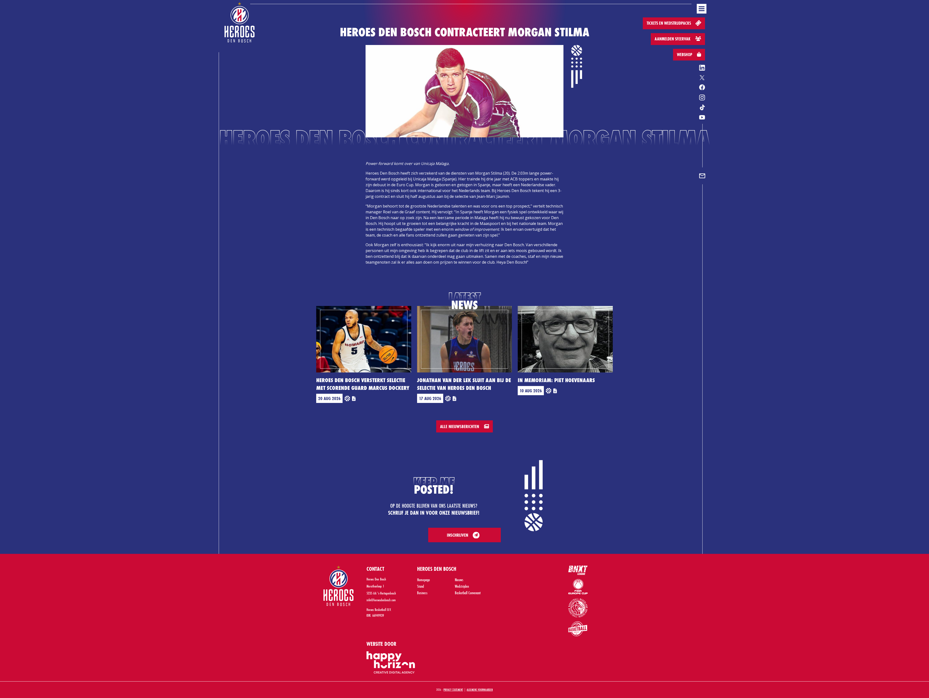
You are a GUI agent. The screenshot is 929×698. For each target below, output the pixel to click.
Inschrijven (457, 535)
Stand (420, 586)
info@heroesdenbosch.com (381, 599)
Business (422, 592)
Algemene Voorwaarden (480, 689)
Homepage (423, 579)
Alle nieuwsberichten (460, 426)
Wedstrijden (462, 586)
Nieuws (459, 579)
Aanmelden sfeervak (673, 39)
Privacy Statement (453, 689)
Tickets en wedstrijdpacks (669, 23)
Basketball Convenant (468, 592)
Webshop (685, 55)
